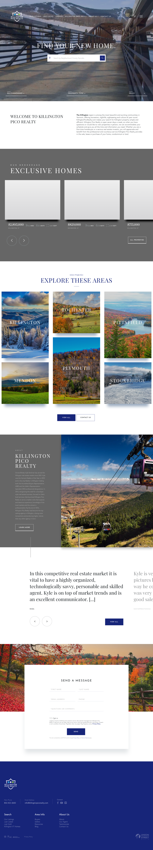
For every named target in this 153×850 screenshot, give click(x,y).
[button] (102, 58)
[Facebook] (58, 802)
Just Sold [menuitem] (8, 824)
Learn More (24, 527)
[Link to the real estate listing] (32, 200)
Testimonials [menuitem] (64, 824)
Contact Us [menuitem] (106, 16)
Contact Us (85, 417)
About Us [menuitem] (93, 16)
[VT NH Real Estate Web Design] (142, 837)
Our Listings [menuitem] (35, 16)
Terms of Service (85, 738)
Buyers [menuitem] (37, 819)
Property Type (76, 93)
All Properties (137, 240)
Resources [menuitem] (39, 824)
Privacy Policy (96, 724)
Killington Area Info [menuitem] (75, 16)
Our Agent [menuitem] (63, 821)
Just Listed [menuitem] (48, 16)
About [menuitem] (61, 819)
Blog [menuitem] (36, 826)
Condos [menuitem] (59, 16)
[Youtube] (61, 802)
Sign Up (119, 16)
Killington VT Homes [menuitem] (12, 826)
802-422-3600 (10, 803)
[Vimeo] (66, 802)
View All (66, 417)
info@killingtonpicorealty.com (36, 803)
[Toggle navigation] (141, 16)
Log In (128, 16)
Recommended (15, 93)
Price (132, 93)
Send (76, 731)
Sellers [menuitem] (37, 821)
